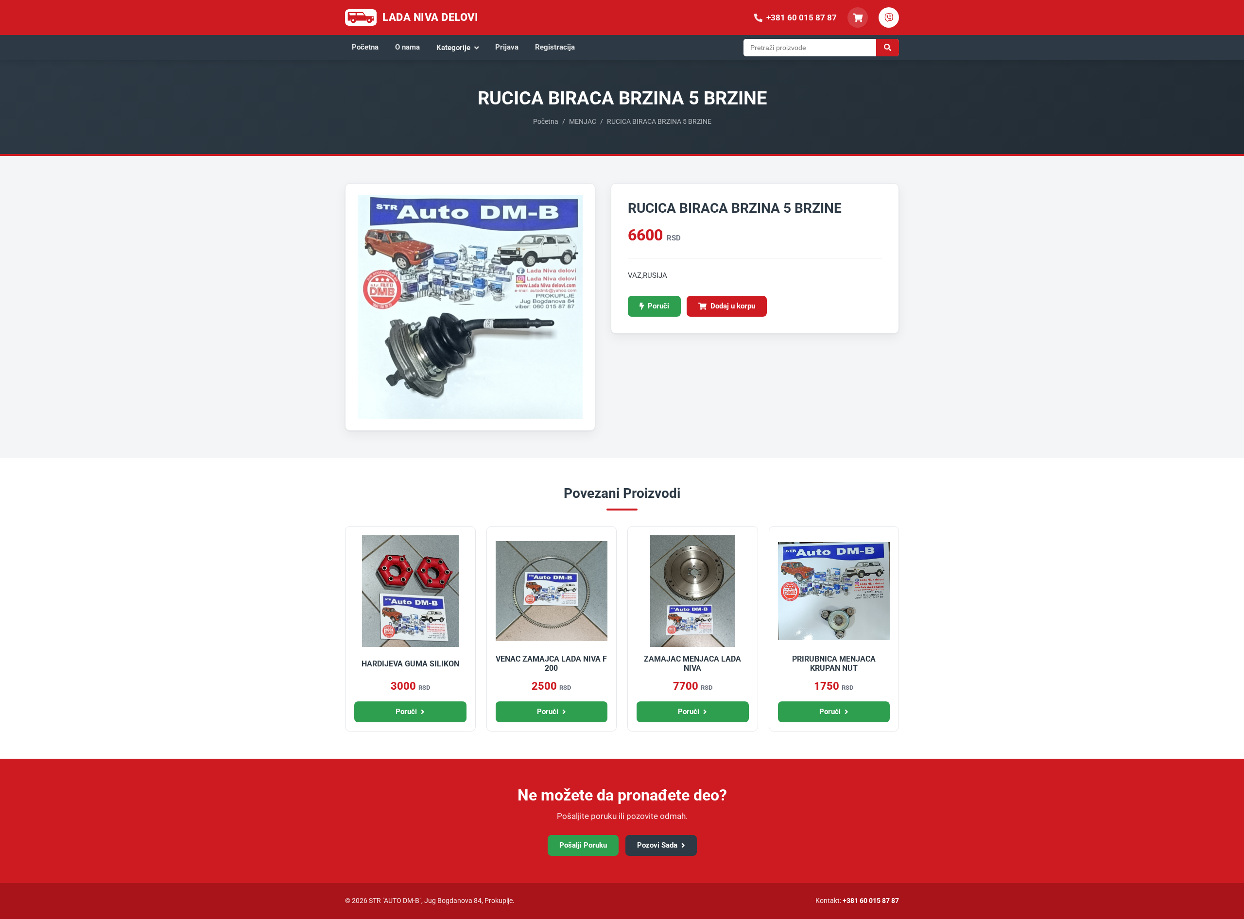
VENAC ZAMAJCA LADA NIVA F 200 (551, 663)
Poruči (658, 306)
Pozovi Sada (657, 845)
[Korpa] (857, 17)
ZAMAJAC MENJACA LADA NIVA (692, 663)
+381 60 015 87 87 (871, 900)
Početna (365, 47)
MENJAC (582, 121)
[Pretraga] (887, 47)
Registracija (555, 47)
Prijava (506, 47)
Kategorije (453, 47)
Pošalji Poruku (583, 845)
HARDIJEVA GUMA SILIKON (410, 663)
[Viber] (889, 17)
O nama (407, 47)
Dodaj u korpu (732, 306)
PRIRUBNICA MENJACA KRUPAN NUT (834, 663)
